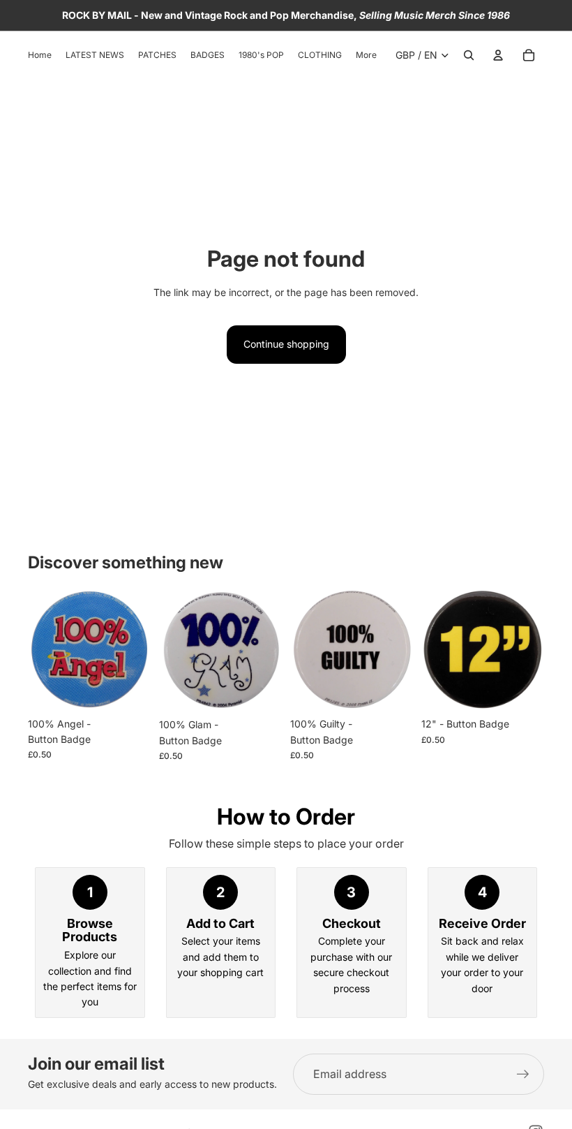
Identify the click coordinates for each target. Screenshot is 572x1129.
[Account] (498, 55)
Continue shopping (286, 344)
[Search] (468, 55)
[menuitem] (366, 55)
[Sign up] (523, 1074)
